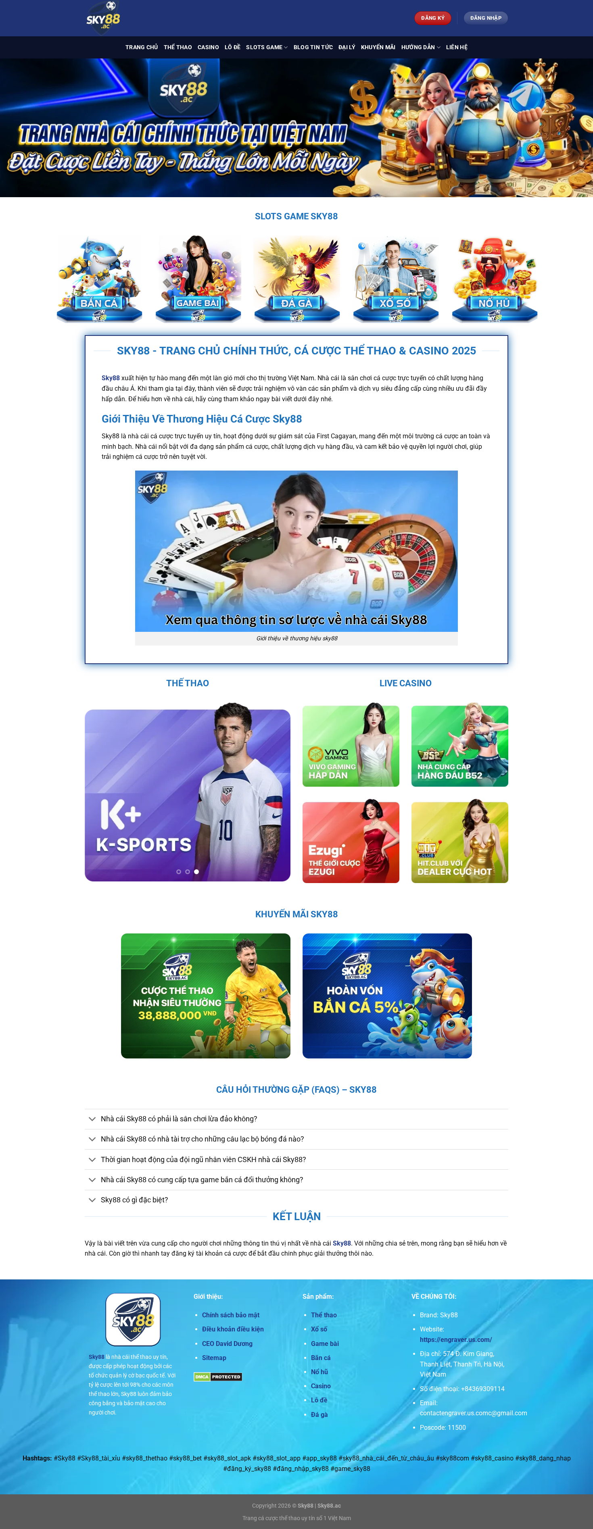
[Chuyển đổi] (92, 1120)
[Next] (276, 792)
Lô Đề (232, 47)
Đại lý (346, 47)
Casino (208, 47)
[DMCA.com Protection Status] (218, 1376)
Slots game (264, 47)
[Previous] (99, 792)
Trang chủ (141, 47)
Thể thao (178, 47)
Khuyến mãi (378, 47)
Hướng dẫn (418, 47)
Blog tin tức (313, 47)
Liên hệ (457, 47)
